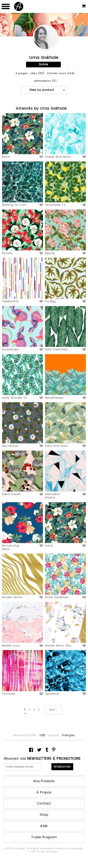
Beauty (50, 253)
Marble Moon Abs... (59, 646)
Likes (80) (37, 73)
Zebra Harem (11, 494)
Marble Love (11, 646)
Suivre (43, 64)
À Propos (44, 792)
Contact (44, 803)
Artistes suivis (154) (61, 73)
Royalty (7, 253)
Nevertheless (54, 398)
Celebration (10, 301)
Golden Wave (12, 597)
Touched (8, 694)
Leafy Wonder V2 (14, 398)
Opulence (52, 694)
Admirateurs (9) (45, 81)
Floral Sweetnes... (58, 597)
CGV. (33, 852)
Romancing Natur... (10, 547)
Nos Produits (44, 781)
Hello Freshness (56, 349)
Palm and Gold (56, 446)
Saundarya (10, 446)
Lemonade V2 (55, 205)
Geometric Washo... (52, 496)
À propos (21, 73)
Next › (53, 710)
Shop (44, 814)
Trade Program (44, 837)
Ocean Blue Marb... (59, 157)
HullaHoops (10, 349)
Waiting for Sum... (15, 205)
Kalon (6, 157)
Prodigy (50, 301)
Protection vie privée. (69, 849)
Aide (44, 826)
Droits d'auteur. (47, 852)
